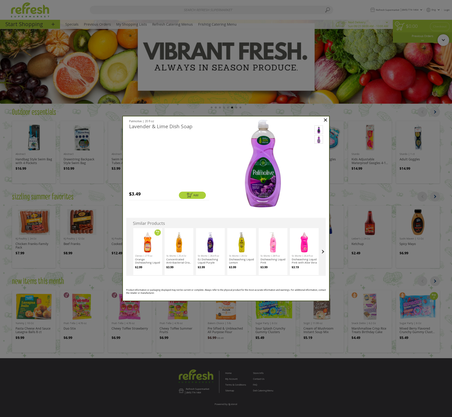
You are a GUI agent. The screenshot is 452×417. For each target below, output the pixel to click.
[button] (263, 163)
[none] (147, 251)
